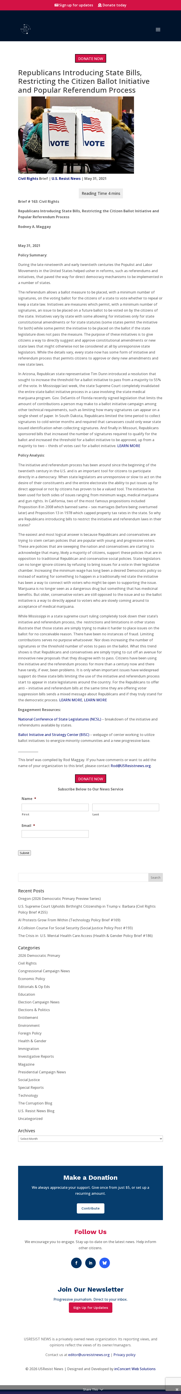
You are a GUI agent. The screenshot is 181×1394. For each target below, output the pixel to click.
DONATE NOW (90, 58)
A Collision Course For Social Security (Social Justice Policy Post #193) (75, 928)
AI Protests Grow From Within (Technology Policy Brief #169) (69, 920)
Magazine (26, 1064)
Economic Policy (31, 978)
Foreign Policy (29, 1033)
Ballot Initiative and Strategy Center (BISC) (53, 734)
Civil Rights (28, 178)
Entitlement (28, 1017)
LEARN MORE (128, 445)
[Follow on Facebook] (76, 1263)
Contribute (90, 1208)
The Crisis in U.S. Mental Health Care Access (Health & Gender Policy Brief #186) (85, 935)
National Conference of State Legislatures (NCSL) (59, 719)
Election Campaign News (39, 1002)
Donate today (114, 5)
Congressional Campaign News (44, 971)
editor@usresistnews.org (89, 1354)
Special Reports (31, 1087)
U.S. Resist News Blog (36, 1110)
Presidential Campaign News (42, 1072)
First (25, 814)
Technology (28, 1095)
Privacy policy (124, 1354)
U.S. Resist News (66, 178)
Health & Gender (32, 1040)
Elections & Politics (34, 1009)
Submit (24, 853)
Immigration (28, 1048)
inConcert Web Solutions (135, 1368)
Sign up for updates (76, 5)
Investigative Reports (36, 1056)
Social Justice (29, 1079)
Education (26, 994)
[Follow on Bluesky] (104, 1263)
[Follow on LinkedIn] (90, 1263)
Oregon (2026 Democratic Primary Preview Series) (59, 898)
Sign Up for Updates (90, 1308)
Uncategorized (30, 1118)
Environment (29, 1025)
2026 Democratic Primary (39, 955)
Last (96, 814)
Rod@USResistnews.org (131, 765)
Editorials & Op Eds (34, 986)
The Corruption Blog (35, 1103)
